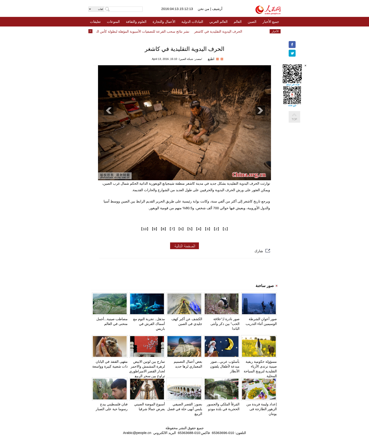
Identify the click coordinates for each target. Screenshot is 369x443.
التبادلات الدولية (192, 22)
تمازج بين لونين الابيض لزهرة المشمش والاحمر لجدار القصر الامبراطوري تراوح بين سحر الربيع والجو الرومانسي (147, 371)
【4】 (198, 229)
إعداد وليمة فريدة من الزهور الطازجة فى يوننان (261, 409)
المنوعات (113, 22)
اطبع (211, 59)
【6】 (181, 229)
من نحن (204, 9)
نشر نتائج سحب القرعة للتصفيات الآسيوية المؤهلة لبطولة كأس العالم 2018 (143, 31)
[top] (298, 121)
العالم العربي (218, 22)
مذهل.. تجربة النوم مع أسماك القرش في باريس (149, 324)
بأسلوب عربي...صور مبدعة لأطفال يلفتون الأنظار (224, 366)
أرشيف (216, 9)
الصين (252, 22)
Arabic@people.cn (137, 433)
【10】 (144, 229)
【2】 (216, 229)
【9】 (154, 229)
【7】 (172, 229)
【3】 (207, 229)
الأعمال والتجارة (164, 22)
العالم (238, 22)
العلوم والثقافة (136, 22)
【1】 (225, 229)
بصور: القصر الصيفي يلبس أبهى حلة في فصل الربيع (184, 409)
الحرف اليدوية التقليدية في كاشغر (225, 31)
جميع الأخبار (271, 22)
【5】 (189, 229)
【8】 (163, 229)
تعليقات (95, 22)
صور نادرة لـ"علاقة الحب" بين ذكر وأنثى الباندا (224, 324)
